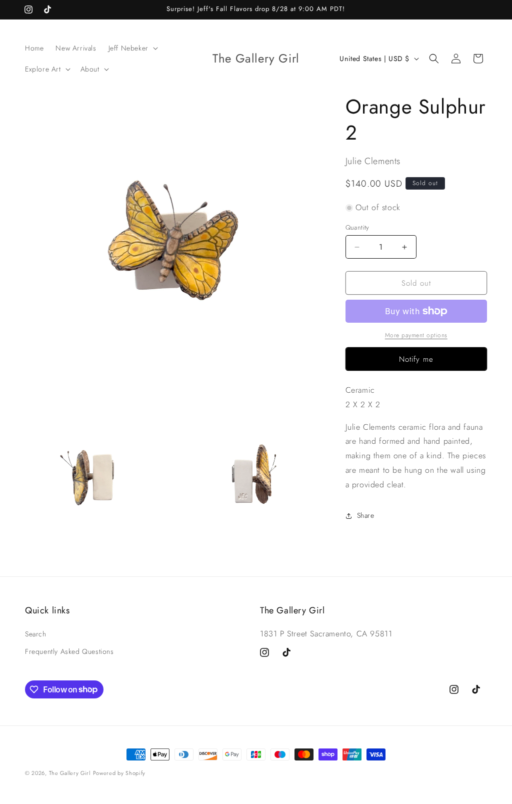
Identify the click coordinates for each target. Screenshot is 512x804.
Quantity (358, 227)
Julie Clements (373, 161)
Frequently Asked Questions (69, 651)
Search (35, 634)
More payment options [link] (416, 335)
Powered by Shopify (119, 773)
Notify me (416, 359)
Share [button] (365, 515)
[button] (132, 48)
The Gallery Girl (69, 773)
